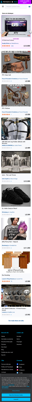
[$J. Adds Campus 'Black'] (16, 195)
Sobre (18, 339)
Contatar (19, 336)
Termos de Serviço (6, 364)
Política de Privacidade (7, 367)
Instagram (22, 370)
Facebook (21, 364)
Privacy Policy (11, 384)
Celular (3, 336)
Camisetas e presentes (7, 339)
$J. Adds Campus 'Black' (9, 208)
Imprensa (19, 344)
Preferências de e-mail (7, 352)
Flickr (20, 367)
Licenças (3, 372)
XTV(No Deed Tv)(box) (8, 40)
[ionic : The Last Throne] (16, 162)
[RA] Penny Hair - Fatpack (10, 242)
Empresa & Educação (6, 341)
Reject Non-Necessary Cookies (16, 395)
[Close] (30, 376)
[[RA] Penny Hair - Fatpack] (16, 229)
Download (4, 347)
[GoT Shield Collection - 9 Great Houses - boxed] (16, 295)
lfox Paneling (6, 275)
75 (11, 281)
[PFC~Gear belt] (16, 62)
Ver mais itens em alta (16, 321)
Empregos (19, 341)
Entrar (16, 2)
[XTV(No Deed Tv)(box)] (16, 26)
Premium (3, 344)
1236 (12, 46)
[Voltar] (1, 32)
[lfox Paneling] (16, 262)
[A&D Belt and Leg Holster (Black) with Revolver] (16, 129)
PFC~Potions (6, 108)
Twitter (21, 372)
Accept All (16, 399)
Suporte (3, 355)
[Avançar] (31, 32)
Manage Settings (16, 390)
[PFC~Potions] (16, 95)
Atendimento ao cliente (7, 369)
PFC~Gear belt (6, 75)
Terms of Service (5, 386)
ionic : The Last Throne (9, 175)
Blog (2, 349)
